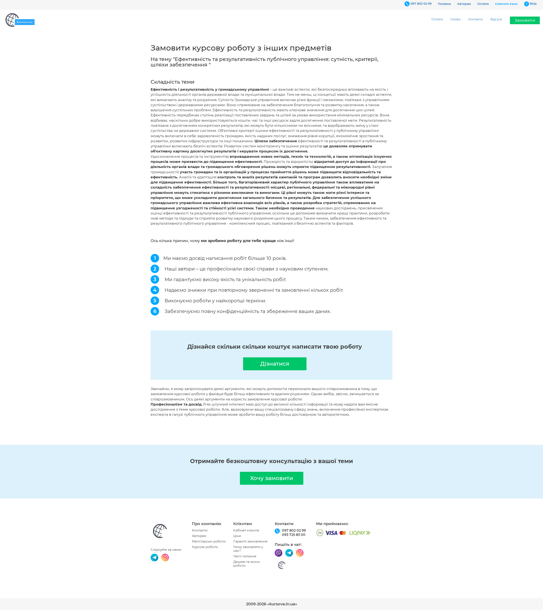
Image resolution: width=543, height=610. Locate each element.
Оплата (483, 4)
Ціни (237, 536)
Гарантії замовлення (250, 541)
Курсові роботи (205, 547)
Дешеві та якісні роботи (246, 564)
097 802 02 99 (421, 4)
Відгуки (496, 19)
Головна (444, 4)
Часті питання (244, 556)
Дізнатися (274, 363)
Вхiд (533, 4)
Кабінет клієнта (246, 530)
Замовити (525, 20)
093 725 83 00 (293, 535)
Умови (455, 19)
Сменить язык (506, 4)
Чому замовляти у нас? (248, 549)
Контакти (475, 19)
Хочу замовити (271, 478)
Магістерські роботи (208, 541)
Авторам (464, 4)
